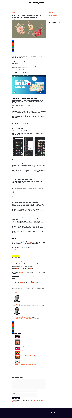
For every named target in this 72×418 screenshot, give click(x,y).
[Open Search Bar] (56, 6)
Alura (21, 281)
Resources (46, 5)
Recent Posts (17, 292)
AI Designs (27, 5)
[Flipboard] (29, 42)
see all (27, 316)
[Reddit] (29, 44)
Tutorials (33, 5)
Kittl (17, 268)
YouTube (53, 411)
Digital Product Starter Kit (28, 256)
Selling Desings (19, 5)
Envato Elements (38, 272)
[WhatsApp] (29, 46)
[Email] (29, 48)
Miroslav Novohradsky (16, 304)
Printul (21, 282)
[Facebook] (29, 40)
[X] (29, 41)
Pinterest (53, 412)
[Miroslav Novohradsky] (17, 303)
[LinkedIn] (29, 47)
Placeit (13, 270)
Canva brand (32, 242)
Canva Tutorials (19, 368)
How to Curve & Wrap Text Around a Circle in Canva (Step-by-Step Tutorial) (25, 318)
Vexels (30, 268)
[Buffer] (29, 50)
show (59, 22)
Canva (13, 12)
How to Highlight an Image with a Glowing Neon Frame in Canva (23, 317)
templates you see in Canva (31, 102)
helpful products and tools (22, 265)
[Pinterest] (29, 45)
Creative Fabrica (20, 272)
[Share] (29, 51)
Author (16, 291)
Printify (31, 282)
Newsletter (39, 5)
